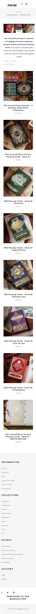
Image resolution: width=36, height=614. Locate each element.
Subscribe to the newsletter (18, 597)
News (3, 476)
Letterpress (5, 501)
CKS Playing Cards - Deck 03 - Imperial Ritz (18, 249)
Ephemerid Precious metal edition (12, 554)
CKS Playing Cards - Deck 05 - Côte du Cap (18, 342)
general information (8, 480)
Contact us (5, 472)
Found (4, 529)
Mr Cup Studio (6, 488)
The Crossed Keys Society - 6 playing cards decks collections (18, 107)
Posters (4, 509)
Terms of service (7, 484)
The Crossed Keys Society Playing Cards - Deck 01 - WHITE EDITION (18, 436)
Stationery (5, 525)
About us (4, 468)
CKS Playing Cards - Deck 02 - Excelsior (18, 202)
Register (4, 579)
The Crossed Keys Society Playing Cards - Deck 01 (18, 155)
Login (3, 575)
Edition (4, 521)
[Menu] (26, 4)
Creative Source (7, 513)
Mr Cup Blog (5, 562)
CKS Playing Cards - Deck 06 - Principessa (18, 389)
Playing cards (6, 505)
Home (17, 12)
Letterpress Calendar (8, 550)
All (2, 533)
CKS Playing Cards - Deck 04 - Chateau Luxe (18, 295)
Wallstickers (6, 517)
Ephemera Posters (8, 558)
